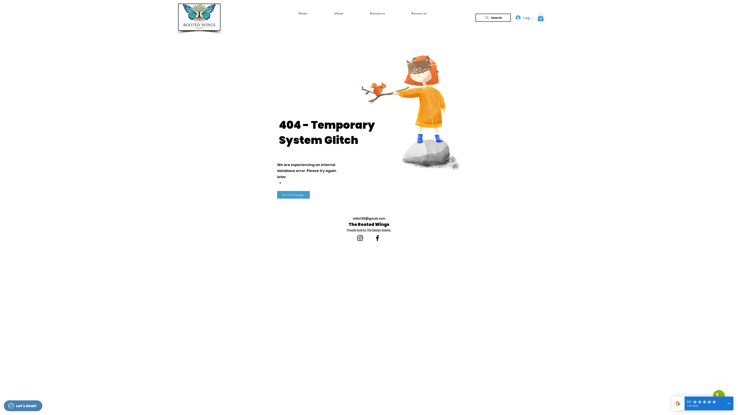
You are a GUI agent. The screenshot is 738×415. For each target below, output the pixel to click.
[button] (540, 17)
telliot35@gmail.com (369, 219)
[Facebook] (377, 238)
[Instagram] (360, 238)
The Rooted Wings (369, 224)
